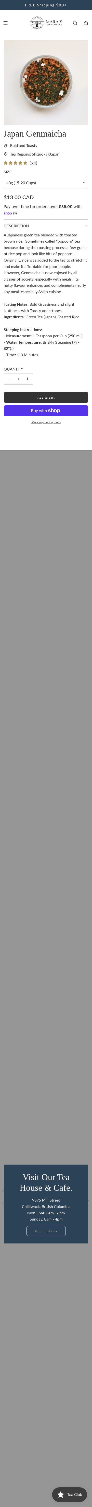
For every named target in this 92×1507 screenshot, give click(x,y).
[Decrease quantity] (9, 378)
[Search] (75, 23)
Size (8, 171)
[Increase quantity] (27, 378)
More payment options (46, 422)
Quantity (13, 369)
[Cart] (85, 23)
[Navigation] (5, 23)
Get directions (46, 1231)
